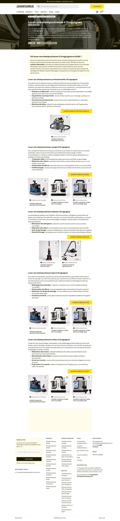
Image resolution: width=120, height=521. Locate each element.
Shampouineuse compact (66, 474)
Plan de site (102, 518)
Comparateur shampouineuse (82, 442)
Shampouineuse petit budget (66, 492)
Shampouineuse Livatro (51, 469)
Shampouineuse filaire (66, 510)
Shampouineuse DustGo (51, 456)
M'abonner (29, 459)
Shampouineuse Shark (51, 478)
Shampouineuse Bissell (51, 447)
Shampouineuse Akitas (51, 442)
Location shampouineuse (40, 16)
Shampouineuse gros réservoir (66, 479)
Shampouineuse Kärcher (51, 465)
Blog (78, 457)
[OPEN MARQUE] (32, 12)
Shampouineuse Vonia (51, 487)
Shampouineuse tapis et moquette (67, 456)
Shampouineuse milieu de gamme (67, 488)
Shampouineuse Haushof (51, 460)
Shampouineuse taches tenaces (66, 501)
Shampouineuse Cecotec (51, 451)
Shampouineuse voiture (66, 451)
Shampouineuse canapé (66, 442)
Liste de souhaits (82, 455)
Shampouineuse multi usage (66, 465)
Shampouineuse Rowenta (51, 474)
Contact (79, 460)
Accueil (31, 16)
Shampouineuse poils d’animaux (66, 497)
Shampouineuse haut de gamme (66, 483)
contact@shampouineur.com (102, 443)
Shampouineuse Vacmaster (51, 483)
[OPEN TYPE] (38, 12)
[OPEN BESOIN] (46, 12)
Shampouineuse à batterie (67, 506)
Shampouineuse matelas (66, 447)
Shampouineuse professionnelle (66, 460)
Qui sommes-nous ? (82, 451)
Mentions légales (98, 454)
